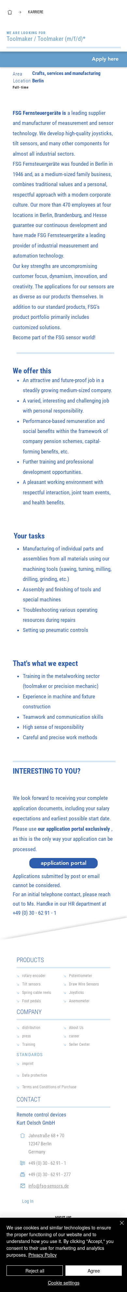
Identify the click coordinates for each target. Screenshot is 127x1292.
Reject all (34, 1270)
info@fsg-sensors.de (48, 1186)
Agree (94, 1270)
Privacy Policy (42, 1254)
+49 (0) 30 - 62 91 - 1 (47, 1163)
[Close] (118, 1227)
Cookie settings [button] (63, 1282)
